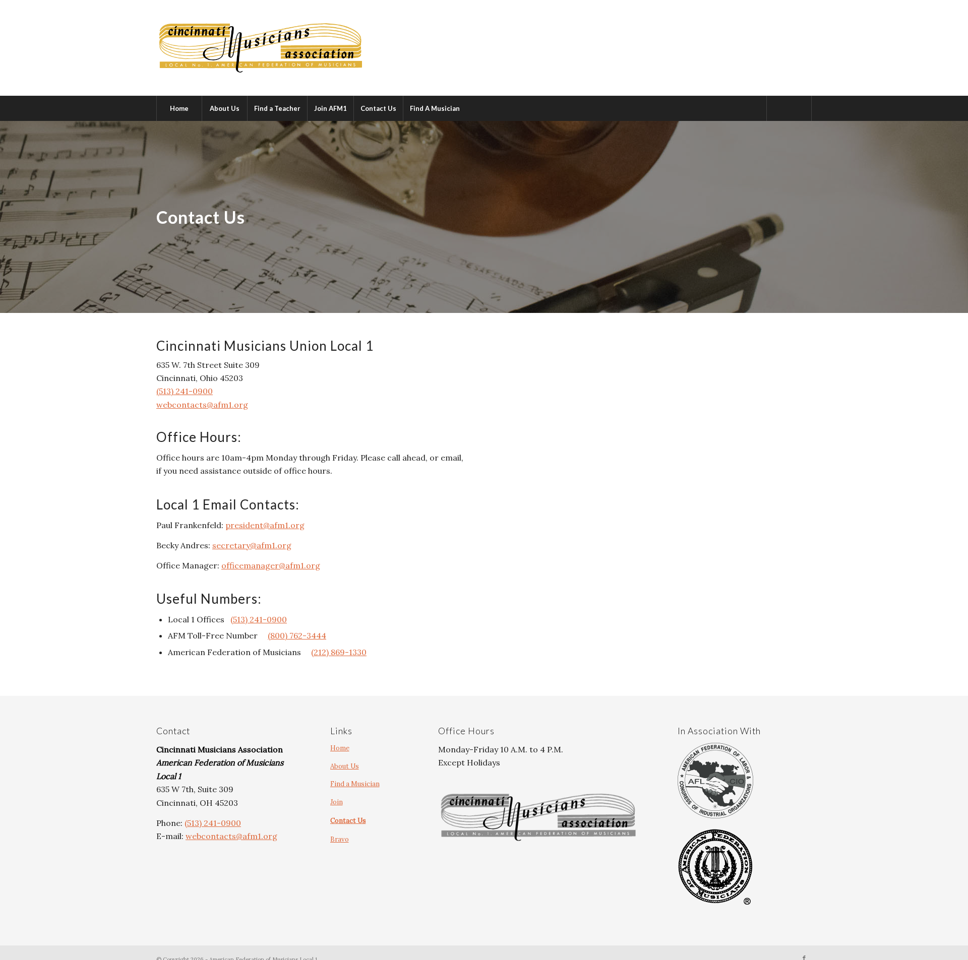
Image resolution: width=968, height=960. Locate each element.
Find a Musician (355, 784)
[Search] (789, 108)
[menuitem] (179, 108)
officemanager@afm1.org (270, 565)
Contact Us (348, 820)
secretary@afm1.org (251, 545)
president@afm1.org (265, 525)
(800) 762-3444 (297, 635)
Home (339, 748)
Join (336, 802)
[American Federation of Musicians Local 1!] (260, 48)
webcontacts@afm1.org (202, 405)
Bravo (339, 839)
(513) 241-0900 (184, 391)
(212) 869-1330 (339, 652)
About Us (344, 766)
